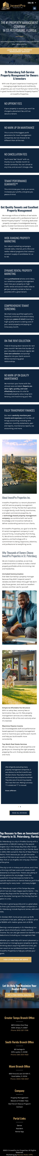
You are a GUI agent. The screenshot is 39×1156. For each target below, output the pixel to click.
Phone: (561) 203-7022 (19, 1055)
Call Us (30, 2)
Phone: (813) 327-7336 (19, 1030)
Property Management (19, 1098)
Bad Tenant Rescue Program (19, 1104)
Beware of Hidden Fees (19, 1101)
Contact (19, 1107)
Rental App (19, 1132)
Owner (19, 1125)
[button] (34, 8)
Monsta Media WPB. (25, 1155)
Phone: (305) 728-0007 (19, 1079)
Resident (19, 1128)
